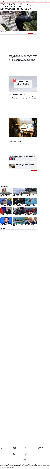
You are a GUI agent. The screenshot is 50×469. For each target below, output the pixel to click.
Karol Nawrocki (14, 454)
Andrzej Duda (14, 448)
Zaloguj (46, 1)
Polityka (32, 1)
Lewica (38, 449)
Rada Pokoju (1, 446)
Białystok (26, 452)
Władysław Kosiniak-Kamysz (16, 452)
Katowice (26, 455)
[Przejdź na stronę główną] (1, 1)
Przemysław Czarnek (15, 446)
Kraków (26, 447)
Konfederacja (39, 448)
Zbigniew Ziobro (14, 447)
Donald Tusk (14, 449)
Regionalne (27, 1)
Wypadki (1, 449)
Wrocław (26, 446)
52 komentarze (31, 33)
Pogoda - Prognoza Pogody (3, 448)
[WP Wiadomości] (6, 1)
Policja (1, 447)
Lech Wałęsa (14, 453)
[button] (43, 1)
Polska (11, 1)
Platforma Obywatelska (40, 446)
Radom (26, 454)
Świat (15, 1)
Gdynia (26, 453)
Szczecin (26, 449)
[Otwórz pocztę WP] (41, 1)
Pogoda (24, 1)
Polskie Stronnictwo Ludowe (41, 447)
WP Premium (19, 1)
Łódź (25, 448)
